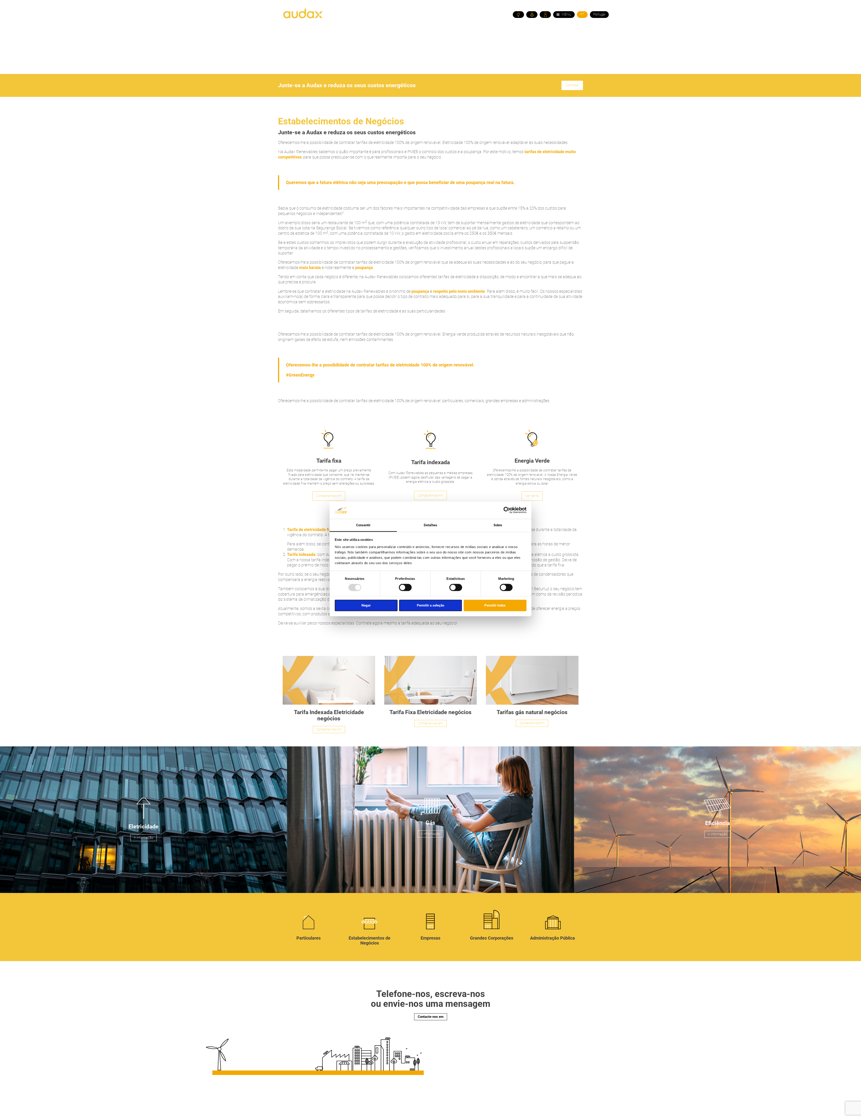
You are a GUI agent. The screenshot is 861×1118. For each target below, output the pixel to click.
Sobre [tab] (498, 525)
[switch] (405, 587)
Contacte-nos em (328, 496)
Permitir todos (495, 605)
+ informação (143, 838)
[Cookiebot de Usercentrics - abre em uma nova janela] (506, 510)
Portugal (599, 14)
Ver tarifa (532, 496)
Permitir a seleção (430, 605)
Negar (366, 605)
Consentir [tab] (363, 525)
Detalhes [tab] (430, 525)
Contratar (572, 85)
